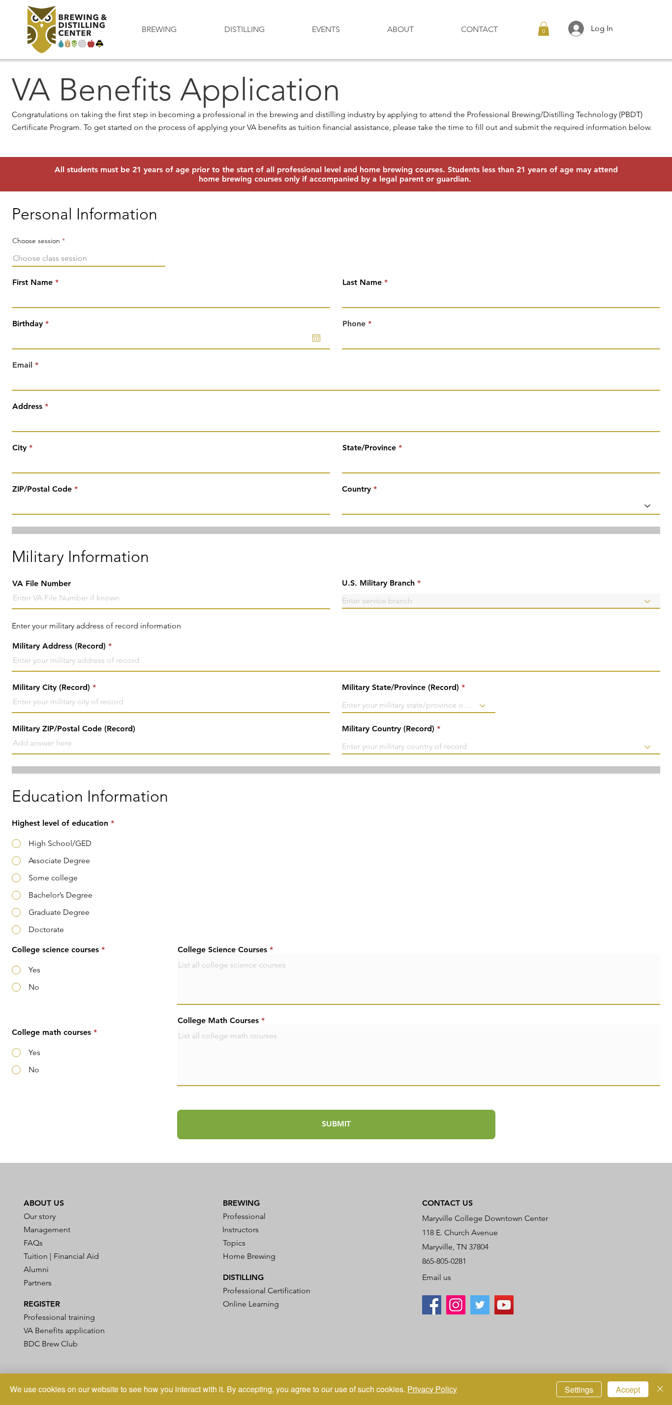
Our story (40, 1216)
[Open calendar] (316, 338)
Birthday (32, 324)
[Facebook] (431, 1304)
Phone (354, 324)
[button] (175, 29)
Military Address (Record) (59, 646)
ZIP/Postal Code (42, 489)
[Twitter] (479, 1304)
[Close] (660, 1389)
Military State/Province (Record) (400, 687)
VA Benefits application (64, 1330)
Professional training (59, 1317)
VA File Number (41, 584)
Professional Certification (266, 1290)
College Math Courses (218, 1021)
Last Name (362, 282)
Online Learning (251, 1304)
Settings (579, 1389)
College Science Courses (222, 950)
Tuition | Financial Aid (61, 1256)
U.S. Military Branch (378, 583)
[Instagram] (455, 1304)
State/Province (369, 448)
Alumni (36, 1269)
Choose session (36, 240)
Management (47, 1229)
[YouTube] (504, 1304)
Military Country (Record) (388, 729)
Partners (38, 1282)
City (19, 448)
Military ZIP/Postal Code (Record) (73, 729)
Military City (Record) (51, 687)
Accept (628, 1389)
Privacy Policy (432, 1389)
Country (356, 489)
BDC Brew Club (51, 1343)
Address (27, 406)
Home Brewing (249, 1256)
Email (22, 365)
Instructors (240, 1229)
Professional (244, 1216)
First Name (32, 282)
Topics (234, 1243)
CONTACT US (447, 1203)
